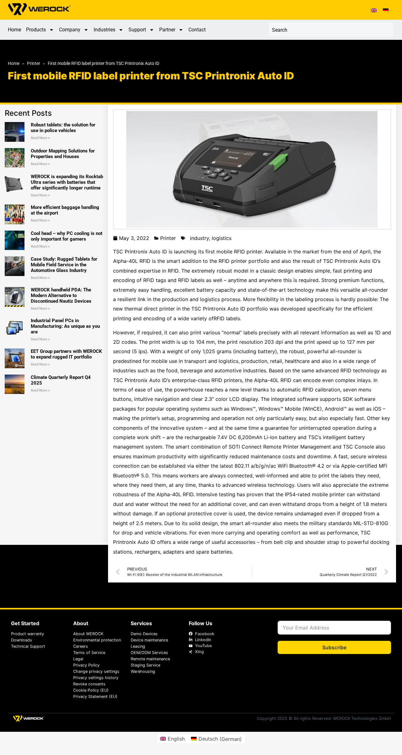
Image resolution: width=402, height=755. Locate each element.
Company (69, 30)
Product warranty (27, 633)
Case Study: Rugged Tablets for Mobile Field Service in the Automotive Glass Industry (64, 264)
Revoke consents (89, 684)
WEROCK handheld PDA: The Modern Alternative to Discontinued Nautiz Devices (61, 295)
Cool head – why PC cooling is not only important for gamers (66, 236)
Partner (167, 30)
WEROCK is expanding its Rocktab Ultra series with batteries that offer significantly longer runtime (67, 182)
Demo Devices (144, 633)
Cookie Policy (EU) (91, 690)
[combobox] (331, 30)
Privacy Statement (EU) (95, 696)
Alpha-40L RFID (131, 261)
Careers (80, 646)
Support (137, 30)
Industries (104, 30)
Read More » (40, 138)
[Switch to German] (386, 10)
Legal (78, 659)
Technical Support (28, 646)
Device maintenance (149, 640)
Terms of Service (89, 652)
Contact (197, 30)
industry (199, 238)
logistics (221, 238)
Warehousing (143, 671)
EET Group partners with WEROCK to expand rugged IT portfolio (66, 354)
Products (36, 30)
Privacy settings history (95, 677)
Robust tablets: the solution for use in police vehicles (63, 127)
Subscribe (334, 647)
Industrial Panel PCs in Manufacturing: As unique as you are (65, 326)
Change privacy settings (96, 671)
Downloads (21, 640)
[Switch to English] (374, 10)
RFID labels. (227, 318)
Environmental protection (97, 640)
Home (14, 30)
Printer (33, 63)
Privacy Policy (86, 665)
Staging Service (145, 665)
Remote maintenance (150, 659)
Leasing (138, 646)
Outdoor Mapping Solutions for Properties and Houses (63, 153)
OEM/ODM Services (149, 652)
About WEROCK (88, 633)
